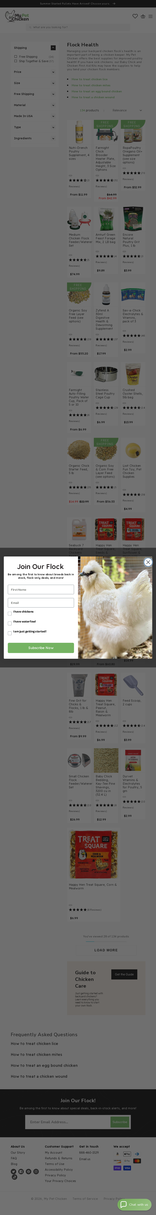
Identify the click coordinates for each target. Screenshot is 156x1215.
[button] (134, 1205)
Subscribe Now (40, 648)
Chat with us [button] (138, 1204)
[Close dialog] (147, 562)
